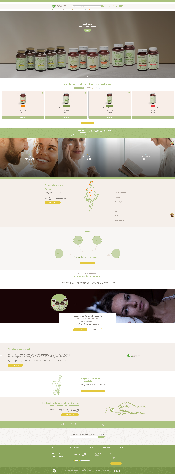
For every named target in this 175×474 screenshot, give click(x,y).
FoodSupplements (29, 158)
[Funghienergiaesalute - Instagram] (117, 471)
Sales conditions (112, 453)
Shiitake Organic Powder (109, 107)
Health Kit (92, 447)
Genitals (117, 216)
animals (111, 177)
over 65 (101, 177)
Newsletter (98, 2)
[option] (87, 44)
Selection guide (106, 447)
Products (54, 447)
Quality (76, 2)
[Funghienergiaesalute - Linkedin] (119, 471)
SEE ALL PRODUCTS (87, 123)
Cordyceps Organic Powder (66, 107)
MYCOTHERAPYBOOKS (146, 158)
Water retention (119, 220)
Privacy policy (112, 458)
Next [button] (171, 44)
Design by (106, 472)
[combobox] (88, 6)
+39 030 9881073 (99, 453)
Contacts (104, 2)
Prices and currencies (113, 456)
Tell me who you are (54, 185)
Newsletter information (113, 459)
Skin (116, 206)
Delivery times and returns (113, 454)
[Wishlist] (110, 6)
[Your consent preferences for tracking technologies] (1, 355)
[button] (117, 6)
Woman (48, 189)
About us (70, 2)
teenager (92, 177)
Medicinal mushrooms (74, 447)
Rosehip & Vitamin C (153, 107)
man (73, 177)
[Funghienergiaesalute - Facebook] (114, 471)
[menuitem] (56, 10)
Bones (116, 188)
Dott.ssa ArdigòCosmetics (87, 158)
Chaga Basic (23, 107)
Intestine (117, 197)
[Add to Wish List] (172, 93)
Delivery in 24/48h (68, 423)
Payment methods (112, 457)
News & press (91, 2)
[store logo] (59, 6)
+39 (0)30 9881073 (76, 134)
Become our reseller (83, 2)
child (83, 177)
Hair (116, 211)
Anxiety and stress (120, 192)
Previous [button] (3, 44)
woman (63, 177)
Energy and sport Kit (87, 316)
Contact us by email (97, 455)
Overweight (118, 202)
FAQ (95, 456)
